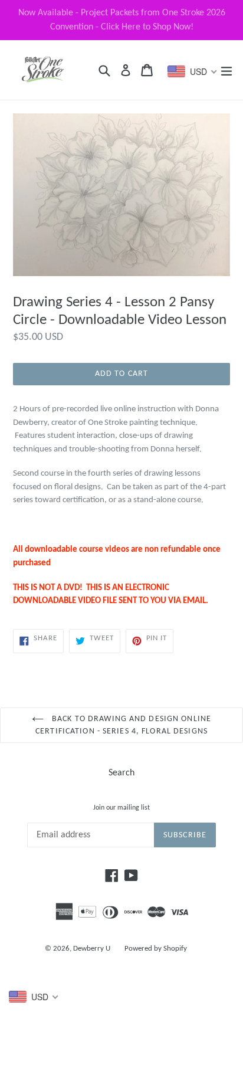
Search (121, 773)
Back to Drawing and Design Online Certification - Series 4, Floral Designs (123, 725)
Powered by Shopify (155, 948)
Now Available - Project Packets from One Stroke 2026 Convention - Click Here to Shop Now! (121, 20)
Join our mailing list (121, 807)
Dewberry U (91, 948)
